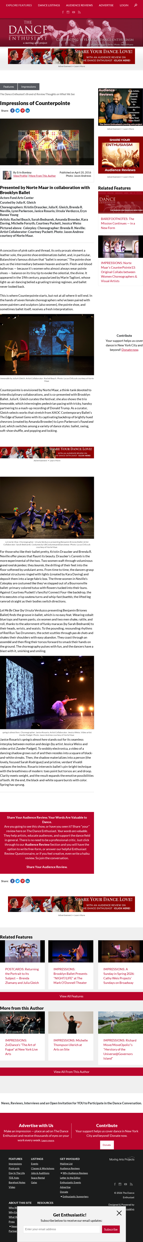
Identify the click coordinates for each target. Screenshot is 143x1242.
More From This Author (42, 175)
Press (12, 1221)
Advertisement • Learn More (71, 66)
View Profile (20, 175)
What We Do (16, 1216)
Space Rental (38, 1177)
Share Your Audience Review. (47, 867)
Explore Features (19, 5)
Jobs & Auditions (40, 1173)
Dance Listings (49, 5)
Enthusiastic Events (70, 1182)
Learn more (48, 1140)
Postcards (14, 1168)
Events (34, 1163)
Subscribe (111, 1229)
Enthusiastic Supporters (75, 1196)
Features (8, 86)
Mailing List (66, 1163)
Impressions (28, 86)
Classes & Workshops (42, 1168)
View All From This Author (71, 1072)
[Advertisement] (124, 311)
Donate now (130, 350)
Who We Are (16, 1207)
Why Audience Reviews (75, 1173)
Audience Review (37, 844)
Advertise (106, 5)
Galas (34, 1182)
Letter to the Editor (70, 1177)
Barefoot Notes (17, 1182)
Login (124, 5)
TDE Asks (14, 1177)
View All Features (71, 996)
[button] (134, 5)
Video (12, 1187)
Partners (13, 1231)
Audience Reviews (79, 5)
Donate (107, 1144)
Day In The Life (17, 1173)
